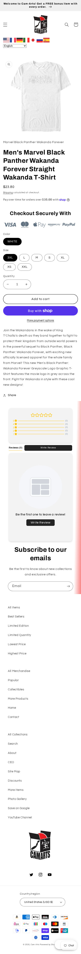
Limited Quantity (19, 635)
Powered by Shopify (49, 945)
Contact (13, 717)
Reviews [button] (15, 447)
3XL (10, 257)
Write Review (48, 447)
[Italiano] (26, 39)
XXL (25, 266)
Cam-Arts (35, 945)
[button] (5, 24)
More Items (15, 789)
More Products (18, 698)
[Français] (13, 39)
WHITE (12, 241)
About (12, 753)
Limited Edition (18, 625)
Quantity (9, 276)
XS (9, 266)
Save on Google (19, 808)
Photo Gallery (17, 799)
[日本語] (33, 39)
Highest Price (17, 653)
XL (63, 257)
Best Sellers (16, 616)
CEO (11, 762)
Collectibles (16, 689)
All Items (14, 607)
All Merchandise (19, 671)
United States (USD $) (38, 902)
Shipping (8, 192)
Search (13, 743)
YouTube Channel (20, 817)
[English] (6, 39)
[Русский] (40, 39)
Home (12, 707)
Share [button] (12, 395)
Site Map (14, 771)
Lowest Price (17, 644)
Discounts (15, 780)
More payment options (40, 320)
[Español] (46, 39)
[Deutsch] (20, 39)
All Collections (17, 734)
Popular (13, 680)
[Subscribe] (68, 586)
